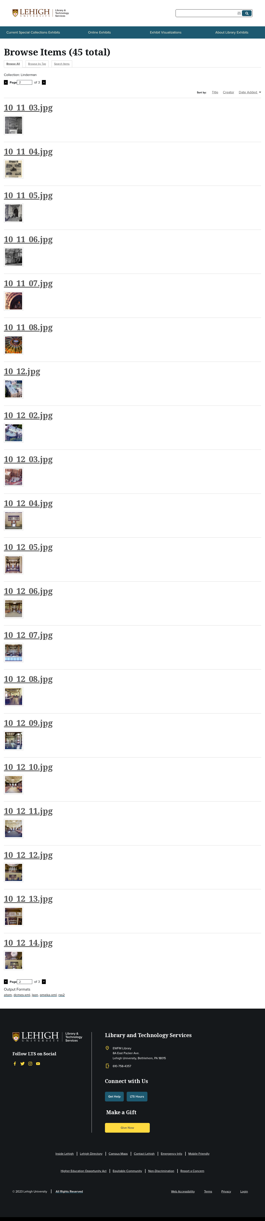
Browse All (13, 64)
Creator (228, 92)
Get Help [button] (114, 1096)
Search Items (62, 64)
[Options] (239, 13)
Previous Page (6, 82)
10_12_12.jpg (28, 854)
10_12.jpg (22, 371)
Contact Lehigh (144, 1153)
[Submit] (247, 13)
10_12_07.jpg (28, 634)
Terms (208, 1191)
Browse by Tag (37, 64)
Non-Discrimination (161, 1171)
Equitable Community (127, 1171)
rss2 (61, 994)
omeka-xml (48, 994)
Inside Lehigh (64, 1153)
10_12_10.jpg (28, 766)
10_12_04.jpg (28, 503)
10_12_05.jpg (28, 546)
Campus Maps (118, 1153)
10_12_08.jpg (28, 678)
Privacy (226, 1191)
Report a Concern (192, 1171)
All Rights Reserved (69, 1191)
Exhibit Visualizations (165, 32)
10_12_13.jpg (28, 898)
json (35, 994)
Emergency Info (171, 1153)
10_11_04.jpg (28, 151)
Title (215, 92)
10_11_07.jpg (28, 283)
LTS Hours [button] (137, 1096)
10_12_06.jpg (28, 590)
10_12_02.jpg (28, 415)
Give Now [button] (127, 1127)
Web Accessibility (183, 1191)
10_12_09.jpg (28, 722)
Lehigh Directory (91, 1153)
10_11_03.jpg (28, 107)
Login (244, 1191)
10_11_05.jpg (28, 195)
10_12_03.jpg (28, 459)
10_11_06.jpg (28, 239)
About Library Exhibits (231, 32)
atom (8, 994)
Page (13, 82)
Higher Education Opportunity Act (84, 1171)
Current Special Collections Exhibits (33, 32)
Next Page (44, 82)
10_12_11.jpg (28, 810)
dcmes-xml (22, 994)
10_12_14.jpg (28, 942)
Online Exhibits (99, 32)
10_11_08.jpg (28, 327)
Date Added (248, 92)
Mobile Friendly (199, 1153)
